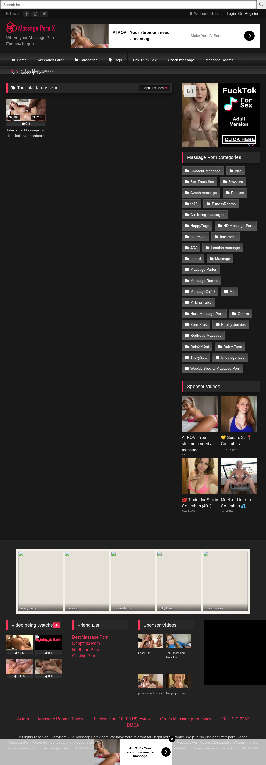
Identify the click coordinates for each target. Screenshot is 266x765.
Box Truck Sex (145, 60)
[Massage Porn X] (33, 28)
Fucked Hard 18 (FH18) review (122, 719)
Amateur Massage (205, 171)
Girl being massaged (207, 215)
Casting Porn (84, 656)
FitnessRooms (224, 204)
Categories (88, 60)
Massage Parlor (203, 269)
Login (231, 13)
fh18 (194, 204)
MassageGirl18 (202, 291)
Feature (237, 193)
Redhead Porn (85, 649)
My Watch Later (51, 60)
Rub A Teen (232, 346)
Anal (238, 171)
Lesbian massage (225, 248)
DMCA (133, 725)
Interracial (228, 237)
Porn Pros (198, 324)
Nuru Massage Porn (28, 73)
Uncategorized (233, 357)
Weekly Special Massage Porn (215, 368)
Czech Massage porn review (186, 719)
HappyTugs (199, 226)
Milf (232, 291)
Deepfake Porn (86, 643)
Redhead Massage (206, 335)
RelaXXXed (199, 346)
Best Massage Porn (90, 637)
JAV (193, 248)
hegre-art (198, 237)
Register (251, 13)
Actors (23, 719)
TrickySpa (198, 357)
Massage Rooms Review (61, 719)
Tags (118, 60)
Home (22, 60)
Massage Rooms (219, 60)
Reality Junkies (233, 324)
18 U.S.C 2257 (235, 719)
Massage (222, 258)
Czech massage (181, 60)
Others (243, 314)
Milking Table (201, 302)
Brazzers (235, 182)
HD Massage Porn (238, 226)
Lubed (195, 258)
